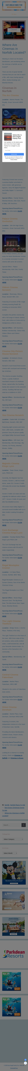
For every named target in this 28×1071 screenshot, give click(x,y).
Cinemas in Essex (17, 758)
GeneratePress (14, 1068)
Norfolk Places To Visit (17, 805)
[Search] (24, 825)
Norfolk (7, 805)
